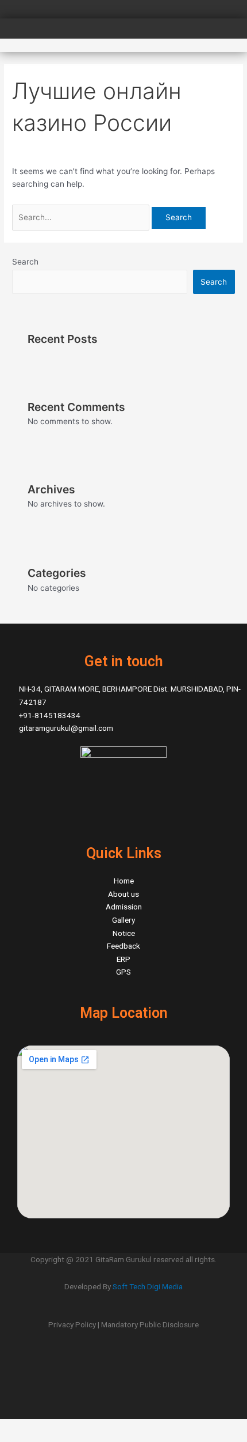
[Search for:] (82, 217)
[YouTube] (123, 1400)
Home (124, 880)
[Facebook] (123, 1351)
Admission (124, 906)
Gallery (123, 919)
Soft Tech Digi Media (148, 1286)
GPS (123, 971)
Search (25, 261)
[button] (232, 35)
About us (123, 894)
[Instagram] (123, 1376)
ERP (123, 959)
